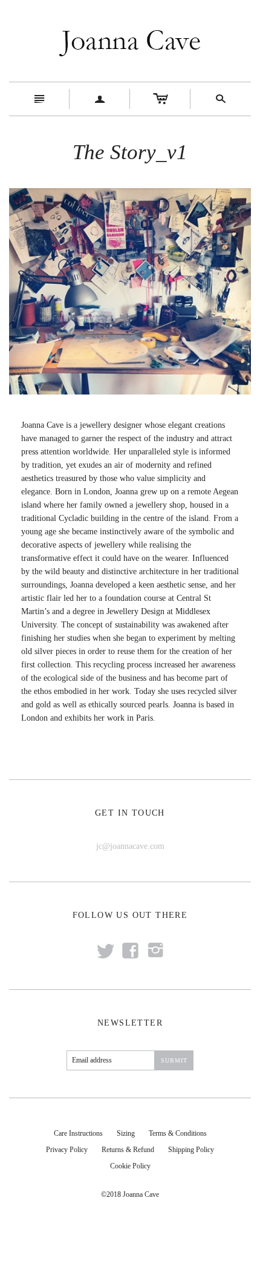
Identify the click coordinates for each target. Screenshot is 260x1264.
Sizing (126, 1133)
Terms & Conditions (178, 1133)
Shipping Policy (191, 1149)
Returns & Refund (128, 1149)
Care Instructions (78, 1133)
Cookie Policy (130, 1166)
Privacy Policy (67, 1149)
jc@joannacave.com (130, 846)
